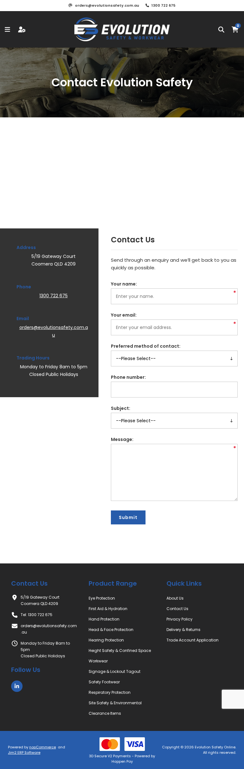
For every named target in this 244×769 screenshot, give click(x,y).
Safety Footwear (104, 682)
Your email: (124, 315)
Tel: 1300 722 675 (36, 614)
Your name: (124, 284)
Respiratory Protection (110, 692)
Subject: (120, 408)
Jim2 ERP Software (24, 752)
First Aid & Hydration (108, 608)
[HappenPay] (122, 744)
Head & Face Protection (111, 629)
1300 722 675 (53, 295)
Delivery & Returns (183, 629)
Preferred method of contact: (145, 346)
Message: (122, 439)
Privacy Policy (179, 619)
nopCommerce (42, 747)
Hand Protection (104, 619)
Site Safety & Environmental (115, 703)
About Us (175, 598)
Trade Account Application (192, 640)
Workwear (98, 661)
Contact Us (177, 608)
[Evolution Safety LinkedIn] (17, 686)
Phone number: (128, 377)
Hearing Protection (106, 640)
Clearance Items (105, 713)
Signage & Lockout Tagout (114, 671)
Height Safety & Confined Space (120, 650)
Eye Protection (102, 598)
